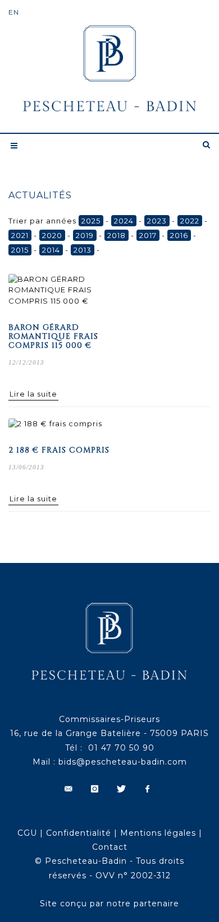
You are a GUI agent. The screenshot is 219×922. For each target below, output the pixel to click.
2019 (85, 235)
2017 (148, 235)
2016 (179, 235)
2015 (20, 249)
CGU (27, 833)
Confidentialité (78, 833)
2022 (189, 220)
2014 (51, 249)
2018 (116, 235)
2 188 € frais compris (59, 450)
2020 (52, 235)
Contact (109, 847)
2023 (157, 220)
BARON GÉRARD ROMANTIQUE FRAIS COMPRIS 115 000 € (53, 336)
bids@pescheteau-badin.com (122, 762)
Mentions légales (158, 833)
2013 (83, 249)
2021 (20, 235)
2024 (124, 220)
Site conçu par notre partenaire (109, 903)
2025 (91, 220)
